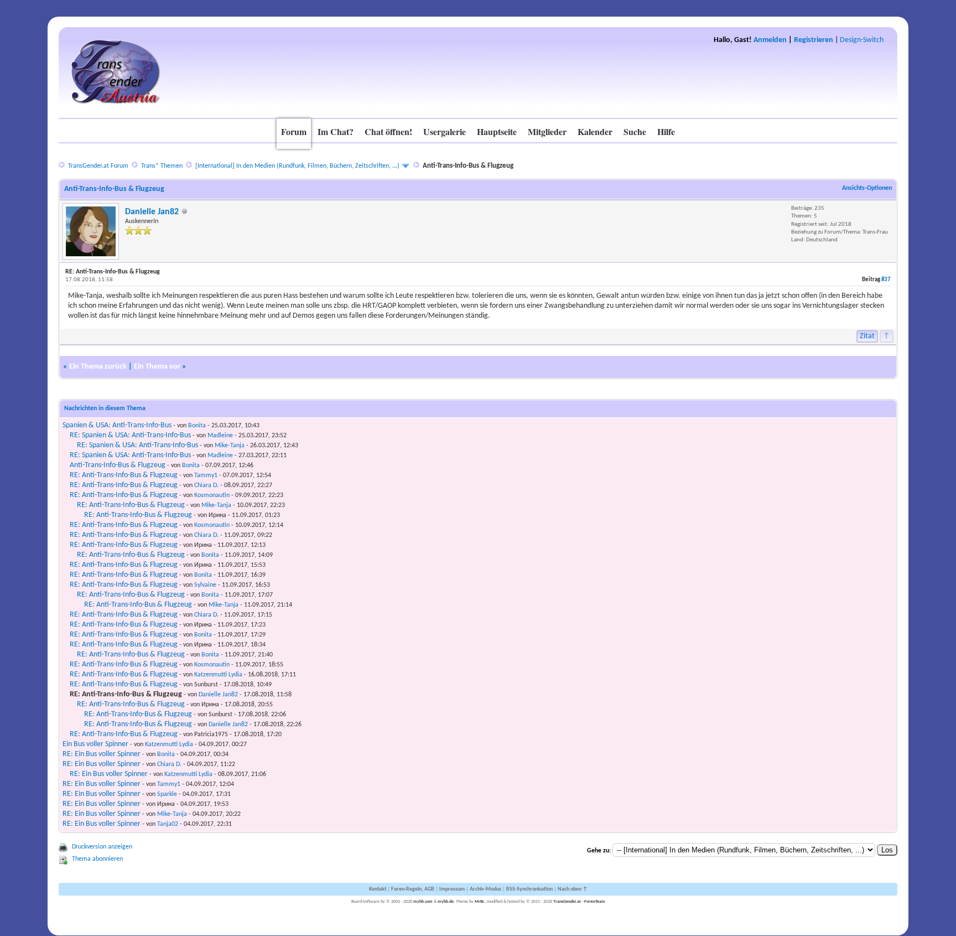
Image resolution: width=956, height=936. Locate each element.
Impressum (452, 889)
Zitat (867, 336)
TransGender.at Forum (98, 166)
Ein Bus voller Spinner (95, 744)
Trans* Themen (162, 166)
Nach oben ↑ (573, 889)
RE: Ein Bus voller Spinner (102, 754)
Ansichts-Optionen (867, 188)
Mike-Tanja (230, 445)
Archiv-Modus (485, 889)
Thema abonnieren (97, 859)
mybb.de (446, 901)
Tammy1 (205, 475)
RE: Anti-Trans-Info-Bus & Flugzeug (124, 475)
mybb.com (423, 901)
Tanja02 (167, 824)
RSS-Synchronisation (529, 889)
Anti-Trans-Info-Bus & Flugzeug (117, 465)
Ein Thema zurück (98, 367)
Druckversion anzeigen (102, 847)
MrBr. (480, 901)
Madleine (220, 435)
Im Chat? (336, 131)
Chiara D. (206, 485)
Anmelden (770, 40)
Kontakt (377, 889)
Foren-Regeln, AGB (412, 889)
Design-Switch (862, 40)
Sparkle (167, 794)
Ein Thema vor (157, 367)
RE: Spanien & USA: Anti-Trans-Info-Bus (130, 435)
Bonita (197, 425)
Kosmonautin (212, 495)
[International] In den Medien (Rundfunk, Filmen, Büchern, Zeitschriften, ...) (297, 166)
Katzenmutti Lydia (218, 674)
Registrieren (813, 40)
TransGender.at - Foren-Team (579, 901)
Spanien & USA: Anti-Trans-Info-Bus (117, 425)
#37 (886, 280)
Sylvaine (205, 585)
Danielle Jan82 (152, 212)
